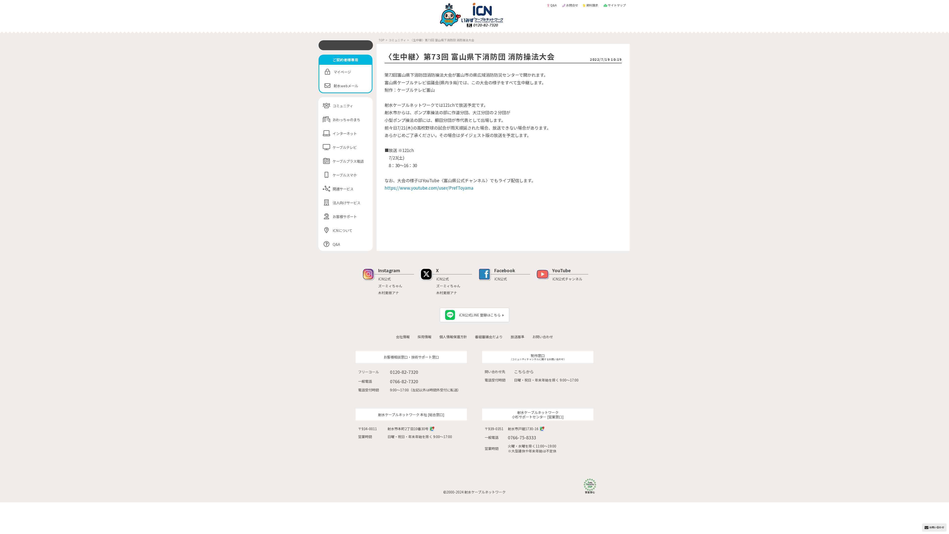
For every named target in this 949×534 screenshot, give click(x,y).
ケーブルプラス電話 (348, 161)
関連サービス (343, 188)
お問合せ (572, 5)
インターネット (345, 133)
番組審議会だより (489, 336)
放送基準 (517, 336)
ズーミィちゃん (390, 285)
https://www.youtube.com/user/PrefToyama (429, 188)
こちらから (524, 372)
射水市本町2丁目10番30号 (408, 428)
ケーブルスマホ (345, 175)
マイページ (342, 71)
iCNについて (342, 230)
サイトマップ (617, 5)
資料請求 (592, 5)
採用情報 (424, 336)
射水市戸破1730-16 (523, 428)
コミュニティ (343, 105)
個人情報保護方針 (453, 336)
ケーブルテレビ (345, 147)
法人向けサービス (346, 202)
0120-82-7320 (404, 372)
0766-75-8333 (522, 437)
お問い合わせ (542, 336)
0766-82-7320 (404, 381)
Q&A (553, 5)
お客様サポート (345, 216)
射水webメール (346, 85)
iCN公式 (384, 278)
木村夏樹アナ (388, 292)
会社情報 (403, 336)
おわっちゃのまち (346, 119)
